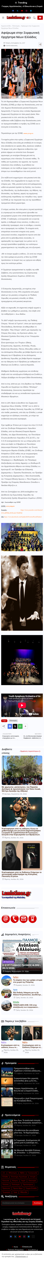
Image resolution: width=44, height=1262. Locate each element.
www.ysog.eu (28, 133)
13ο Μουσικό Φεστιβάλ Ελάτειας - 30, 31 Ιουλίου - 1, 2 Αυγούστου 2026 (27, 1152)
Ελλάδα (5, 1177)
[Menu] (3, 17)
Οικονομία (32, 1181)
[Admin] (33, 1236)
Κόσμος (15, 1181)
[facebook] (13, 10)
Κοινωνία (5, 1181)
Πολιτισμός (16, 26)
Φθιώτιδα (23, 1192)
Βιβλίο (22, 1173)
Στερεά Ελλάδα (31, 1188)
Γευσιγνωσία (32, 1173)
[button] (28, 18)
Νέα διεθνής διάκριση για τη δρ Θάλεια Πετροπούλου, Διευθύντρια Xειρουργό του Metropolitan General (27, 994)
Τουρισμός (6, 1192)
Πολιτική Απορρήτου (16, 1250)
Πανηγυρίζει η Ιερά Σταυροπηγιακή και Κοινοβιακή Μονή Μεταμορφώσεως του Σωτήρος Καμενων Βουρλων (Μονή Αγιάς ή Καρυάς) (28, 1100)
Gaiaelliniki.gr (33, 1250)
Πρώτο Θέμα (18, 1188)
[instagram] (26, 10)
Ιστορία (33, 1177)
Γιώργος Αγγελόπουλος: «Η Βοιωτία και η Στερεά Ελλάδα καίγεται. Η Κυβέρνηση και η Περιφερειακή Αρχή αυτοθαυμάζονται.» (26, 1090)
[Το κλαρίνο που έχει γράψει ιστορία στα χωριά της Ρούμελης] (6, 980)
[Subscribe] (40, 18)
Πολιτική (5, 1184)
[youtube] (22, 10)
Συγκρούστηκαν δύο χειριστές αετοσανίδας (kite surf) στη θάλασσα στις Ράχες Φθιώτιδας (27, 1080)
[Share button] (25, 726)
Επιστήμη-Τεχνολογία (19, 1177)
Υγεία (15, 1192)
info (3, 1173)
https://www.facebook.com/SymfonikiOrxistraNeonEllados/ (23, 517)
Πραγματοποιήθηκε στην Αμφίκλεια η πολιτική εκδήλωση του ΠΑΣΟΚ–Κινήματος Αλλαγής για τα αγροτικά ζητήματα (27, 1070)
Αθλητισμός (12, 1173)
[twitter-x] (17, 10)
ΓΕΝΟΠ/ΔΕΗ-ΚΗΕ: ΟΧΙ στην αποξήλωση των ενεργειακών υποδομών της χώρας (25, 1006)
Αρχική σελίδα (6, 26)
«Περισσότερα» (20, 1256)
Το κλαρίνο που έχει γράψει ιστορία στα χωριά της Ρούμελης (27, 981)
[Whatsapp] (20, 726)
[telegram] (31, 10)
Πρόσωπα (6, 1188)
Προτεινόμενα (28, 1184)
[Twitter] (15, 726)
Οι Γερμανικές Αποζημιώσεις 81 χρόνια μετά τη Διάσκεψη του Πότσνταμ (27, 1142)
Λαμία (23, 1181)
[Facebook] (10, 726)
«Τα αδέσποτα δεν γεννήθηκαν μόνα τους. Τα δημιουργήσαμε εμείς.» (26, 1132)
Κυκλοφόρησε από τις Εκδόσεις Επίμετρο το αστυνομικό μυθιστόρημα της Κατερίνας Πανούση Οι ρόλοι (22, 874)
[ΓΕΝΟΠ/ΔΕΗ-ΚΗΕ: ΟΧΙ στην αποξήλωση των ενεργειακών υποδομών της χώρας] (6, 1005)
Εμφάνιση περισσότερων (30, 751)
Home (16, 1247)
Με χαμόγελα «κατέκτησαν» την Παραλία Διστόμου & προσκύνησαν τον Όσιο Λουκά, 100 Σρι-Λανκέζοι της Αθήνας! (21, 789)
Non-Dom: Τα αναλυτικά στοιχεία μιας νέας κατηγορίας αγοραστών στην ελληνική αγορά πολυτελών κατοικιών (27, 1122)
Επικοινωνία (27, 1247)
